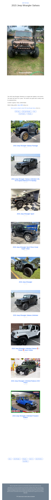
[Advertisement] (25, 16)
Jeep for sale (25, 2)
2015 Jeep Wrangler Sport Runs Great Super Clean (25, 248)
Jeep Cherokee (39, 458)
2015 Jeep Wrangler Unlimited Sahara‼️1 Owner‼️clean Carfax (25, 349)
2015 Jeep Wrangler (26, 111)
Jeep (34, 111)
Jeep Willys (25, 461)
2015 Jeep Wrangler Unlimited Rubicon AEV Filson (25, 381)
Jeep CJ (31, 458)
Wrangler (29, 113)
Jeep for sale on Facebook (29, 496)
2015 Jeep (17, 111)
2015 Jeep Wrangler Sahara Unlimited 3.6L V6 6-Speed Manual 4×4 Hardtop (25, 179)
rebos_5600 (20, 105)
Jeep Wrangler (22, 113)
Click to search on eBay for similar (23, 108)
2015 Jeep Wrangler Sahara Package (25, 146)
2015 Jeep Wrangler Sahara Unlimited (25, 315)
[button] (10, 50)
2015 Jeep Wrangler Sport (25, 214)
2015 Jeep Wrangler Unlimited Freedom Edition (25, 416)
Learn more (25, 492)
